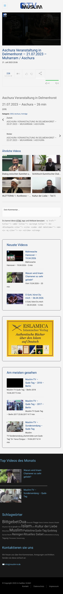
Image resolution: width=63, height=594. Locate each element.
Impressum (54, 586)
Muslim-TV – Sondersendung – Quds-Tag (33, 425)
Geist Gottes (43, 523)
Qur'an (4, 535)
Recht (9, 535)
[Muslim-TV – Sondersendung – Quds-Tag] (15, 426)
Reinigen (17, 534)
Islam (26, 525)
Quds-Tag (41, 530)
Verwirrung (20, 538)
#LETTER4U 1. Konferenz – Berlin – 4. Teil (22, 196)
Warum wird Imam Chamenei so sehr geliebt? (34, 276)
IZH (33, 527)
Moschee (5, 531)
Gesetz (51, 523)
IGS (19, 527)
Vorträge (24, 114)
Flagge (36, 522)
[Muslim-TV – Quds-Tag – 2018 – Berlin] (15, 383)
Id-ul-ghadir (13, 527)
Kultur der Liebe (46, 526)
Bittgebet (10, 521)
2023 (12, 114)
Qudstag (52, 530)
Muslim (16, 530)
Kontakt (25, 586)
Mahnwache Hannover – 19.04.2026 (31, 255)
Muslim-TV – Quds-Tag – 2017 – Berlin (34, 404)
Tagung (5, 538)
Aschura (17, 114)
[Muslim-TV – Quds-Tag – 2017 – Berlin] (15, 405)
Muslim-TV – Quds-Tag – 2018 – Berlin (34, 382)
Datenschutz (39, 586)
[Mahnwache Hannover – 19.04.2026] (15, 256)
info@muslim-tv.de (13, 564)
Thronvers (12, 538)
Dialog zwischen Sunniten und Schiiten (21, 174)
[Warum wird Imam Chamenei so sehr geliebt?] (15, 277)
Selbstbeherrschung (51, 535)
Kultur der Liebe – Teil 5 (43, 196)
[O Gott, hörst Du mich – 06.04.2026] (15, 299)
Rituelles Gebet (34, 534)
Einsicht (30, 523)
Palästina (29, 530)
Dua (22, 521)
